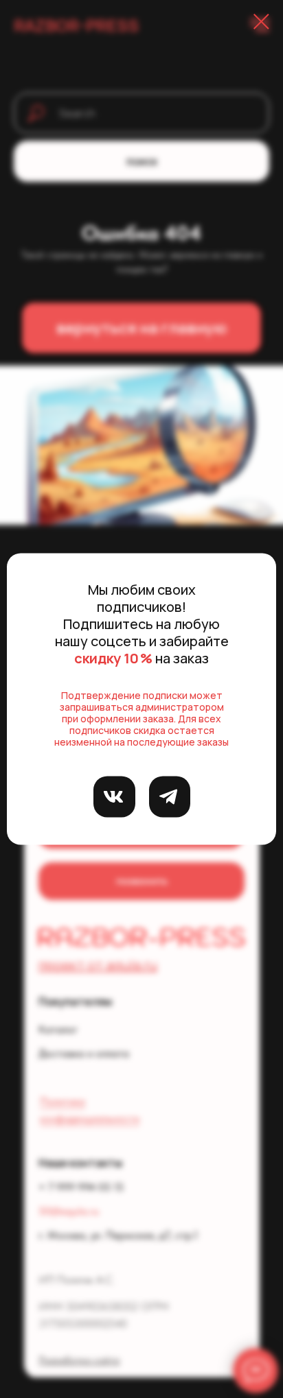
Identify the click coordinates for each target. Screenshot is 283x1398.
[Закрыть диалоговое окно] (261, 21)
